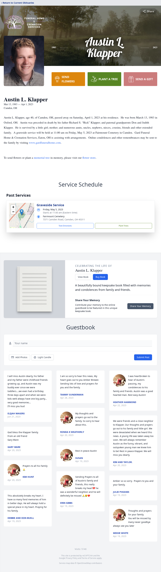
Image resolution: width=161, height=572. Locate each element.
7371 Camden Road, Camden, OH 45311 (64, 219)
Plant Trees (123, 225)
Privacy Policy (72, 558)
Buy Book (100, 276)
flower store (89, 157)
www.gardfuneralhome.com (45, 142)
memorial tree (42, 157)
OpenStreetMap (84, 563)
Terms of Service (89, 558)
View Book (83, 276)
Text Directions (65, 225)
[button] (22, 212)
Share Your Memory (140, 306)
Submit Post (143, 357)
